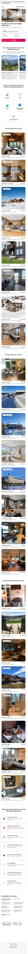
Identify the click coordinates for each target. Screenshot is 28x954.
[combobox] (13, 32)
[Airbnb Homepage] (3, 7)
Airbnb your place (20, 6)
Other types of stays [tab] (6, 898)
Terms (15, 947)
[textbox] (7, 36)
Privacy (11, 947)
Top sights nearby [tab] (16, 898)
